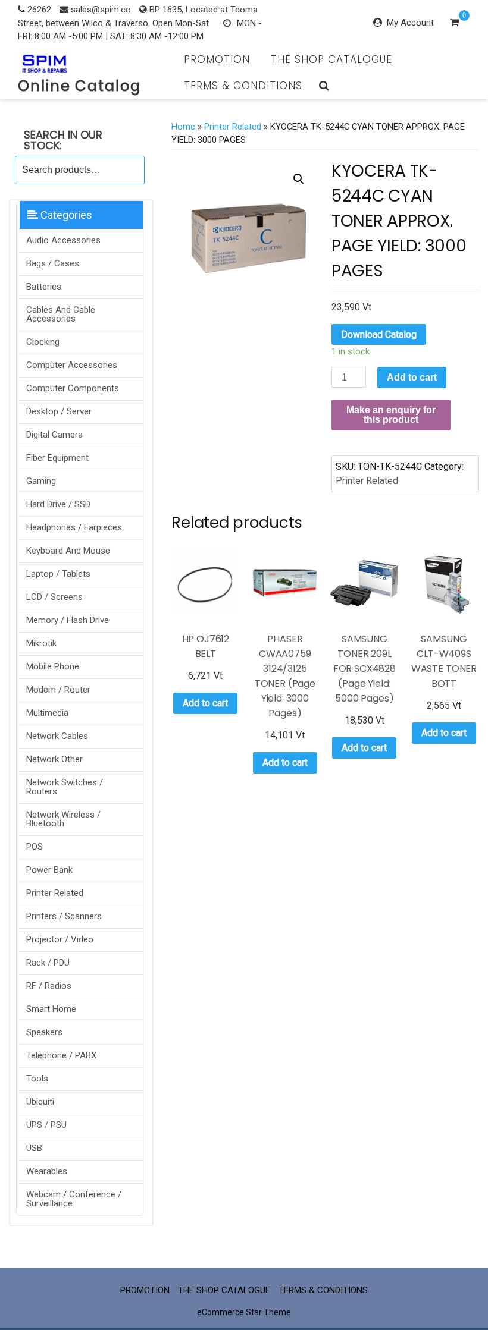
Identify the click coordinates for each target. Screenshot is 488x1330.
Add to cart (412, 377)
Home (183, 126)
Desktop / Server (59, 411)
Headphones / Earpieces (74, 527)
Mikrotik (41, 643)
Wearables (46, 1171)
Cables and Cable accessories (60, 314)
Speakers (44, 1032)
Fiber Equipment (57, 457)
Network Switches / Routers (64, 787)
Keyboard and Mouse (68, 550)
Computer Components (72, 388)
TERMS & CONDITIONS (243, 85)
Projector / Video (59, 939)
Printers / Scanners (64, 916)
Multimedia (47, 713)
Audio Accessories (63, 240)
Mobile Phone (52, 666)
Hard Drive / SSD (58, 504)
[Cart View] (454, 23)
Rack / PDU (48, 962)
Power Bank (49, 869)
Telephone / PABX (61, 1055)
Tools (37, 1078)
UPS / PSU (46, 1125)
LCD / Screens (54, 597)
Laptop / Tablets (58, 573)
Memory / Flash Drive (67, 620)
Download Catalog (379, 334)
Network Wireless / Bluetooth (63, 819)
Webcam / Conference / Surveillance (73, 1199)
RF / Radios (48, 985)
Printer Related (54, 893)
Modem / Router (58, 689)
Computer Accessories (71, 365)
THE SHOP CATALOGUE (331, 59)
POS (34, 846)
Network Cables (57, 736)
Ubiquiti (40, 1101)
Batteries (43, 286)
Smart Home (51, 1009)
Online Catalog (79, 86)
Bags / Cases (52, 263)
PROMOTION (217, 59)
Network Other (54, 759)
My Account (410, 22)
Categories (65, 215)
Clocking (43, 342)
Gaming (41, 481)
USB (34, 1148)
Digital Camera (54, 434)
